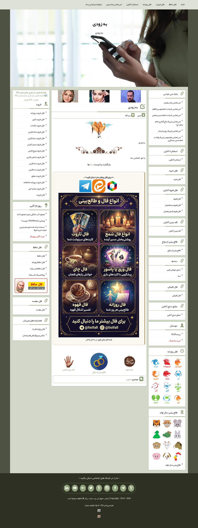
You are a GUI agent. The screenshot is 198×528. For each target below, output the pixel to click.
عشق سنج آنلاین (174, 315)
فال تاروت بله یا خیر (36, 188)
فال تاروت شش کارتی (36, 157)
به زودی (100, 23)
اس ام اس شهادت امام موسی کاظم (167, 109)
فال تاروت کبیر (38, 119)
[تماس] (99, 488)
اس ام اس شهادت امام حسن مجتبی (166, 115)
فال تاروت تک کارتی (36, 132)
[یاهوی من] (131, 488)
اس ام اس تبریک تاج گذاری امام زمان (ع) (169, 123)
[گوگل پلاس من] (83, 488)
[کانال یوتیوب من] (75, 488)
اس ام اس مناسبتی (114, 4)
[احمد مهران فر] (131, 97)
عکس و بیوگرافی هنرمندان (34, 335)
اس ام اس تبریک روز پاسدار (169, 131)
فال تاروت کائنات (37, 125)
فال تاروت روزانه (38, 113)
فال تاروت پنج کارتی (36, 151)
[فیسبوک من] (115, 488)
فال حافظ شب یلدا (37, 268)
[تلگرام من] (123, 488)
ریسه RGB (176, 334)
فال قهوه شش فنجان (172, 211)
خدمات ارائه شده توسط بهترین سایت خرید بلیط (33, 228)
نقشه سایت (89, 505)
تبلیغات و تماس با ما (94, 4)
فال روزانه (147, 4)
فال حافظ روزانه (38, 262)
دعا (91, 164)
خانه (183, 4)
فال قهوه (177, 199)
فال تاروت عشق (38, 176)
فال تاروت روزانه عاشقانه (34, 182)
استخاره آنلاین (132, 4)
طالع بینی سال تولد (173, 465)
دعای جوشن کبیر (174, 269)
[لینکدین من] (67, 488)
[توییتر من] (91, 488)
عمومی (128, 379)
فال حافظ (172, 4)
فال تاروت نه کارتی (37, 163)
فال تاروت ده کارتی (37, 169)
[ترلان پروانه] (99, 97)
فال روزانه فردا (38, 329)
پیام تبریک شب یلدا (37, 275)
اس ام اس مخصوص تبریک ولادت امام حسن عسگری (168, 138)
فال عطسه (40, 309)
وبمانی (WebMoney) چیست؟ (33, 221)
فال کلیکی (176, 295)
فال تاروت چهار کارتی (36, 144)
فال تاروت (160, 4)
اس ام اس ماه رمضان (172, 102)
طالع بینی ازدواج (174, 250)
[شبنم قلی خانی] (68, 97)
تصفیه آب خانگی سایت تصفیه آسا (31, 214)
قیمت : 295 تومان (31, 96)
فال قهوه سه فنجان (173, 205)
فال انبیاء (177, 179)
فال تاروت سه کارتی (36, 138)
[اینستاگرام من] (107, 488)
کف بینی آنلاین (175, 231)
